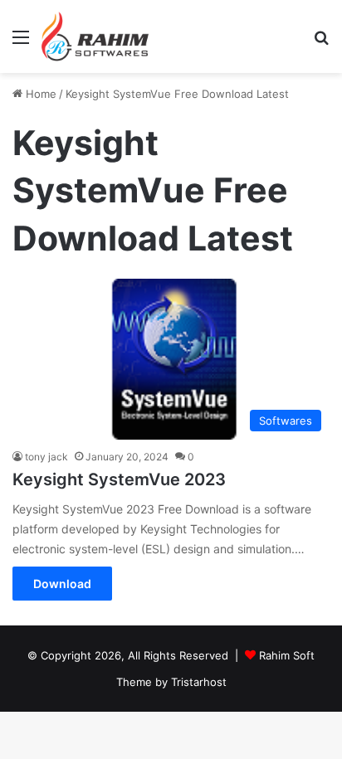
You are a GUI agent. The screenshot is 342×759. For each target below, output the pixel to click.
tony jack (46, 456)
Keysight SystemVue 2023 (119, 479)
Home (39, 93)
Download (62, 584)
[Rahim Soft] (95, 36)
